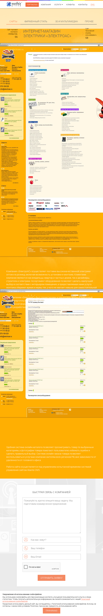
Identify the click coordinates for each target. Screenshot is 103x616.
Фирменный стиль (35, 21)
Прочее (89, 21)
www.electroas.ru (14, 49)
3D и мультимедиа (66, 21)
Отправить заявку (51, 577)
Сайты (13, 21)
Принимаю (51, 610)
